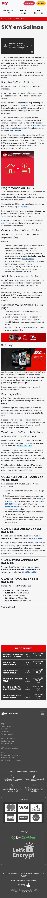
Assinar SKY (29, 3)
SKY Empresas (38, 11)
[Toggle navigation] (43, 713)
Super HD (24, 105)
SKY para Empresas (9, 748)
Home (3, 19)
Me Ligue (41, 3)
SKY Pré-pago (23, 11)
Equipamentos (7, 741)
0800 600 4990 (28, 258)
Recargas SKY (7, 743)
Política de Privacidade (11, 760)
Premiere (9, 128)
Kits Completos (7, 738)
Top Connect (36, 125)
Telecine (17, 128)
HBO (25, 128)
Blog (3, 752)
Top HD (4, 729)
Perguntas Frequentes (10, 755)
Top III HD (5, 731)
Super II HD (6, 726)
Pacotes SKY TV (8, 11)
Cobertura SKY (13, 19)
